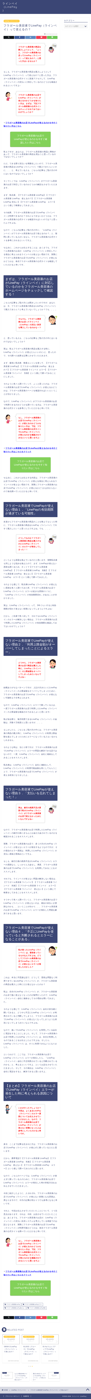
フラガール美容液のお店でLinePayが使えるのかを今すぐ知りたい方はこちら (30, 464)
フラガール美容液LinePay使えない (15, 1308)
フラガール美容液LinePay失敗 (37, 1308)
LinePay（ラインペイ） (11, 21)
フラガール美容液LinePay (13, 1304)
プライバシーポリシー (12, 1396)
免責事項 (26, 1396)
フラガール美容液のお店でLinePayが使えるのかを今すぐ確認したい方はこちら (30, 139)
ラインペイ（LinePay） (10, 7)
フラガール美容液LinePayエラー (33, 1304)
